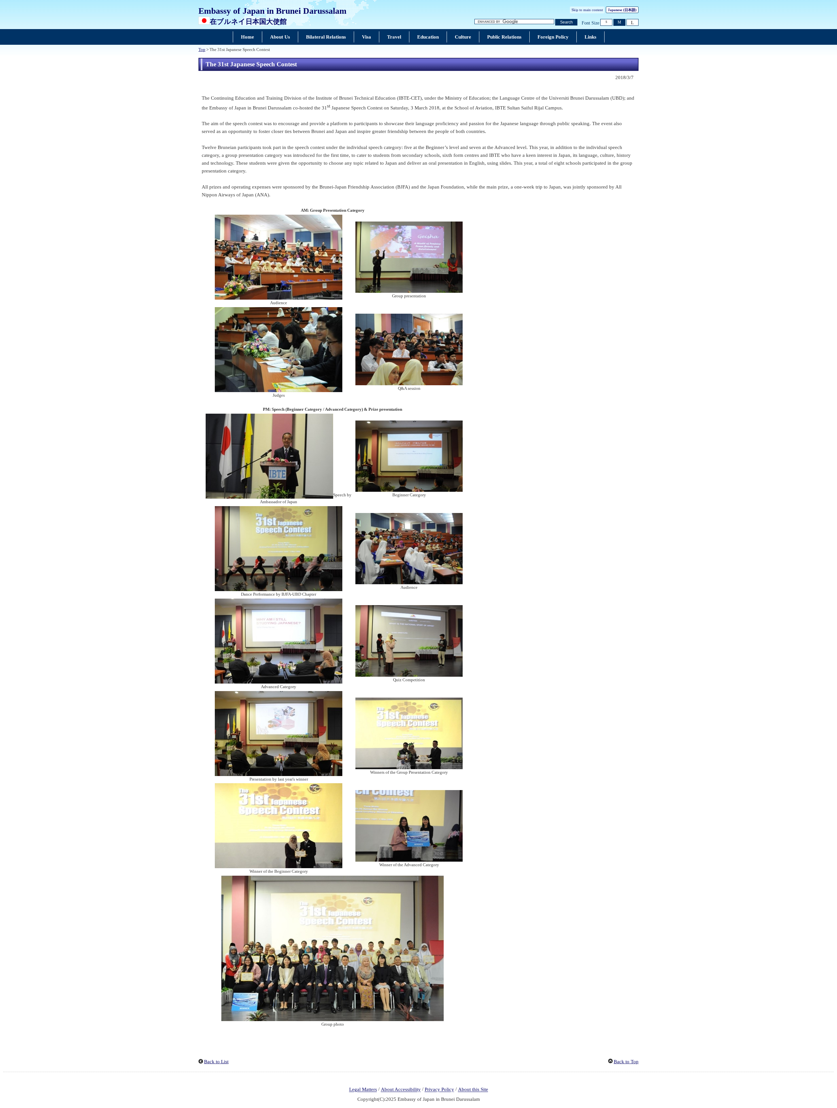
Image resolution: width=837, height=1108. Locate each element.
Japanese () (622, 10)
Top (201, 49)
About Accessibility (401, 1089)
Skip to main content (587, 10)
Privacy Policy (439, 1089)
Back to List (216, 1061)
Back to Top (626, 1061)
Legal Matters (363, 1089)
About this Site (473, 1089)
